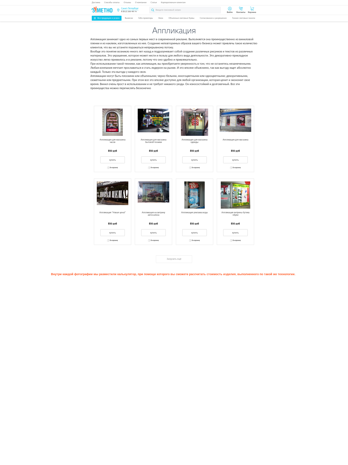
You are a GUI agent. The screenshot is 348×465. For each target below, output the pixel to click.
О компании (141, 2)
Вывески (129, 18)
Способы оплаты (112, 2)
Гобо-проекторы (145, 18)
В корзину (114, 168)
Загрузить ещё (174, 259)
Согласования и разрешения (213, 18)
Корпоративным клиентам (173, 2)
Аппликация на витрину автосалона (153, 213)
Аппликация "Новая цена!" (112, 212)
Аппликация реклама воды (194, 212)
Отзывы (127, 2)
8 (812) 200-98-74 (129, 12)
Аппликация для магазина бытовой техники (153, 141)
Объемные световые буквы (181, 18)
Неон (160, 18)
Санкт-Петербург (130, 8)
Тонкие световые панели (243, 18)
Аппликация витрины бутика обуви (235, 213)
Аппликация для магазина (235, 140)
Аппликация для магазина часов (112, 141)
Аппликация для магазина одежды (194, 141)
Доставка (96, 2)
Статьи (154, 2)
